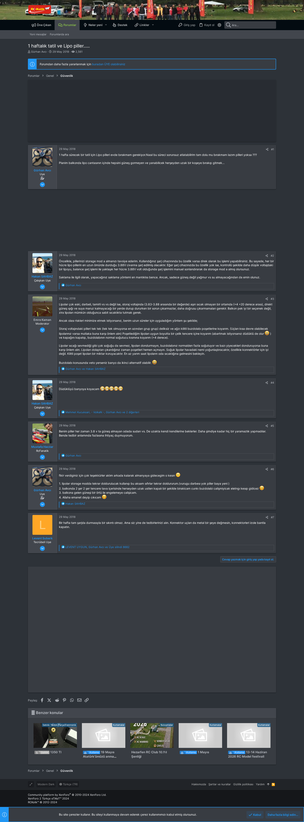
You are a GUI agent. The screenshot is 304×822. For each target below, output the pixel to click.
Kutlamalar (118, 725)
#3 (272, 298)
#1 (272, 149)
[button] (106, 25)
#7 (272, 517)
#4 (272, 382)
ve (85, 368)
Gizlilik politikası (243, 784)
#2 (272, 255)
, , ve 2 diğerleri (102, 412)
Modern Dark (46, 784)
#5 (272, 425)
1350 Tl (51, 752)
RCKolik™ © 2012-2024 (42, 802)
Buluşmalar (167, 725)
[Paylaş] (267, 149)
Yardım (260, 784)
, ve (97, 547)
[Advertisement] (152, 111)
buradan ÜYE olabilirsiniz (108, 64)
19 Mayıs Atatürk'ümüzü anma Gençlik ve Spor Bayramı (101, 756)
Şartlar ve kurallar (219, 784)
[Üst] (268, 784)
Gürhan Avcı (39, 51)
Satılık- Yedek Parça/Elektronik (59, 725)
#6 (272, 469)
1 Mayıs (197, 752)
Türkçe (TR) (70, 784)
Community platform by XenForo (67, 794)
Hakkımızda (198, 784)
